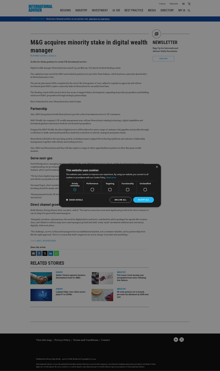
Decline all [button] (120, 200)
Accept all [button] (143, 200)
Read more (111, 177)
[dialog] (110, 185)
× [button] (157, 167)
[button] (74, 200)
